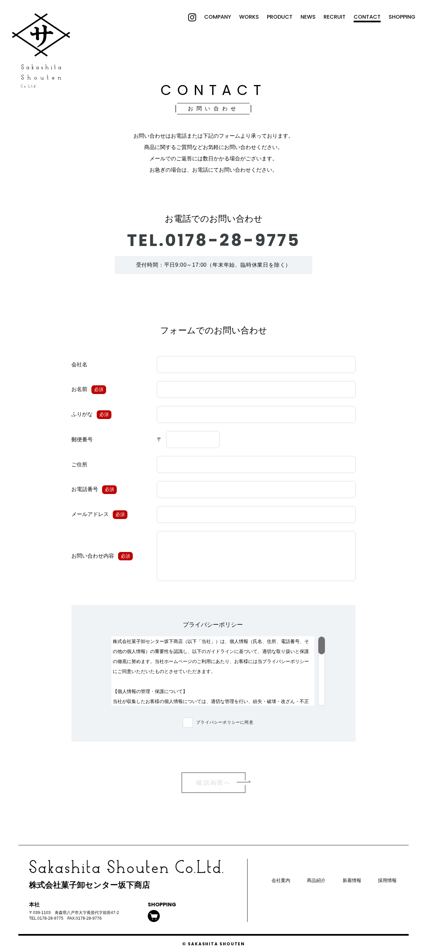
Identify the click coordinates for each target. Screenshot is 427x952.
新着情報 (352, 880)
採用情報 (387, 880)
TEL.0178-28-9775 (213, 240)
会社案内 (281, 880)
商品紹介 (316, 880)
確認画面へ (213, 782)
